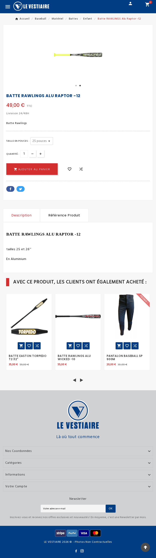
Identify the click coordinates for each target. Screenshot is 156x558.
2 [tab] (80, 86)
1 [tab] (76, 86)
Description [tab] (21, 215)
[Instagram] (82, 551)
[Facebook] (76, 551)
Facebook (10, 189)
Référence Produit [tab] (64, 215)
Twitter (20, 189)
